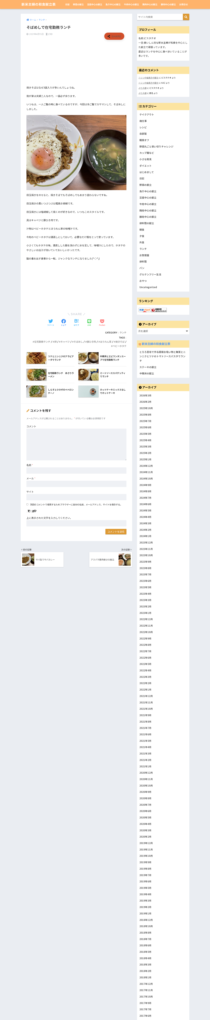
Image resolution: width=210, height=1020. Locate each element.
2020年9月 (145, 792)
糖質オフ (144, 140)
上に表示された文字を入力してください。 (49, 518)
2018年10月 (146, 926)
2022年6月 (145, 657)
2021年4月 (145, 747)
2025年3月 (145, 446)
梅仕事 (143, 121)
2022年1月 (145, 689)
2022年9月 (145, 638)
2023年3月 (145, 600)
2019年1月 (145, 913)
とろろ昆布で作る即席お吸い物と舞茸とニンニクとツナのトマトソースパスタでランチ (162, 356)
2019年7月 (145, 875)
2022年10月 (146, 632)
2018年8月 (145, 932)
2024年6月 (145, 504)
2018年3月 (145, 964)
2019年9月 (145, 862)
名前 (29, 465)
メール (30, 478)
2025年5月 (145, 433)
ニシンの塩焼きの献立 (148, 77)
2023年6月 (145, 581)
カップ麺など (146, 153)
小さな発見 (145, 159)
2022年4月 (145, 670)
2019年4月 (145, 894)
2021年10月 (146, 708)
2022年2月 (145, 683)
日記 (67, 4)
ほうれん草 (105, 341)
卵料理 (143, 261)
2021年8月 (145, 721)
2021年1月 (145, 766)
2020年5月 (145, 817)
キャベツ (65, 341)
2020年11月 (146, 779)
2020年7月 (145, 804)
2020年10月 (146, 785)
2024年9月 (145, 485)
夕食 (141, 236)
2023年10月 (146, 555)
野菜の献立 (78, 4)
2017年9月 (145, 1003)
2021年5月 (145, 740)
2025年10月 (146, 408)
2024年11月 (146, 472)
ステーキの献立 (147, 367)
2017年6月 (145, 1015)
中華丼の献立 (146, 373)
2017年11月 (146, 990)
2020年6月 (145, 811)
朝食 (141, 229)
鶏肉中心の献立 (149, 4)
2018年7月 (145, 939)
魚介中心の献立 (113, 4)
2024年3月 (145, 523)
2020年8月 (145, 798)
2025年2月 (145, 453)
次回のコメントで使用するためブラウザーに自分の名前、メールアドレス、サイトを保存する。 (76, 504)
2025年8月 (145, 414)
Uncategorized (148, 287)
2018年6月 (145, 945)
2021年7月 (145, 728)
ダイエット (145, 165)
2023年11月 (146, 549)
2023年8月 (145, 568)
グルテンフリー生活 (150, 274)
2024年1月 (145, 536)
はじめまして (146, 172)
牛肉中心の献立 (131, 4)
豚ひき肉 (91, 341)
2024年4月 (145, 517)
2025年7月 (145, 421)
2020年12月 (146, 772)
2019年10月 (146, 855)
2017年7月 (145, 1009)
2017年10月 (146, 996)
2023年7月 (145, 574)
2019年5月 (145, 888)
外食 (141, 242)
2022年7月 (145, 651)
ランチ (123, 332)
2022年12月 (146, 619)
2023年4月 (145, 593)
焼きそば (120, 341)
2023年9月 (145, 561)
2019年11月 (146, 849)
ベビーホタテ (119, 346)
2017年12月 (146, 984)
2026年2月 (145, 402)
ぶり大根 (142, 87)
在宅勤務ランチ (42, 341)
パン (141, 268)
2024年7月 (145, 497)
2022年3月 (145, 677)
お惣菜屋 (144, 255)
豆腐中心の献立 (94, 4)
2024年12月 (146, 466)
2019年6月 (145, 881)
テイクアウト (146, 114)
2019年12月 (146, 843)
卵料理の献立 (146, 223)
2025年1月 (145, 459)
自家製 (143, 133)
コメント (31, 426)
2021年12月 (146, 696)
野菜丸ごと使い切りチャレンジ (156, 146)
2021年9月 (145, 715)
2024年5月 (145, 510)
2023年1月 (145, 613)
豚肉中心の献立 (168, 4)
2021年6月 (145, 734)
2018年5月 (145, 951)
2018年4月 (145, 958)
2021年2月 (145, 760)
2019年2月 (145, 907)
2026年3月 (145, 395)
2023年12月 (146, 542)
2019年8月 (145, 868)
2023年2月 (145, 606)
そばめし (78, 341)
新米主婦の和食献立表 (38, 4)
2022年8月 (145, 644)
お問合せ (183, 4)
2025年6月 (145, 427)
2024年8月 (145, 491)
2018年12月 (146, 920)
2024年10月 (146, 478)
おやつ (143, 281)
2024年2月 (145, 529)
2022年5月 (145, 664)
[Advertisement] (76, 63)
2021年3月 (145, 753)
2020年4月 (145, 824)
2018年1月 (145, 977)
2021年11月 (146, 702)
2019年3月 (145, 900)
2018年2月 (145, 971)
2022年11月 (146, 625)
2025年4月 (145, 440)
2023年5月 (145, 587)
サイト (30, 491)
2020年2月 (145, 836)
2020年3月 (145, 830)
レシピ (143, 127)
